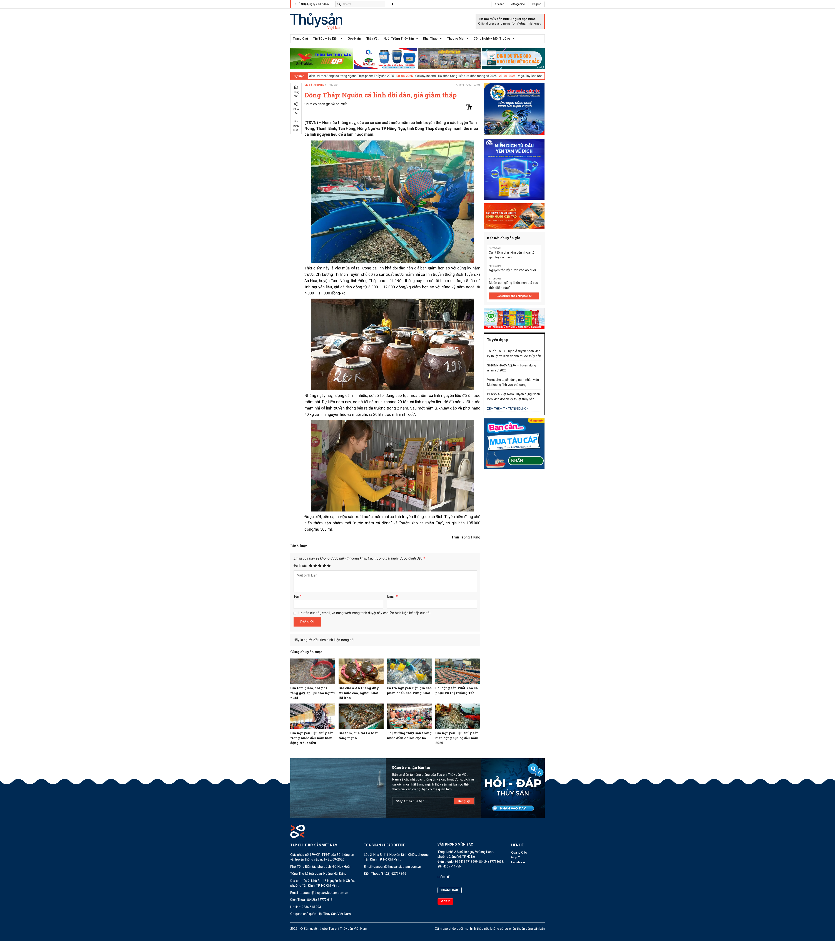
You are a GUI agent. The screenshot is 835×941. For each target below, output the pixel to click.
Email (392, 596)
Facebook (518, 862)
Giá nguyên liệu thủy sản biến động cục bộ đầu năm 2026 (457, 738)
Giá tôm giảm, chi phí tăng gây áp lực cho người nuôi (312, 693)
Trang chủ (300, 38)
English (536, 4)
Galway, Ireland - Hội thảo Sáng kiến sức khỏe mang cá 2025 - (384, 76)
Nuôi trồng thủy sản (399, 38)
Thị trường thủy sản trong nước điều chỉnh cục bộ (409, 735)
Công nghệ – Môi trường (492, 38)
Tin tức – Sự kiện (325, 38)
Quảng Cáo (519, 852)
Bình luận (296, 128)
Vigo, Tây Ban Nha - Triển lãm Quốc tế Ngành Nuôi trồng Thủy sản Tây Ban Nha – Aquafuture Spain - (513, 76)
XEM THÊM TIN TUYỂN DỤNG (507, 408)
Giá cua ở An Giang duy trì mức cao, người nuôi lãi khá (359, 693)
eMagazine (518, 4)
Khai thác (430, 38)
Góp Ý (515, 857)
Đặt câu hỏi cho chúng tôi (512, 296)
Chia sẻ (296, 111)
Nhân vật (372, 38)
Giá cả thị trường (314, 84)
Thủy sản (332, 84)
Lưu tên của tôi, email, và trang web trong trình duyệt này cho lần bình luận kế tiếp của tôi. (364, 613)
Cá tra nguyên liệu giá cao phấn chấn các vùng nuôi (409, 690)
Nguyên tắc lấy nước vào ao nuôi (512, 270)
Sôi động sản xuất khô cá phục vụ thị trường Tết (456, 690)
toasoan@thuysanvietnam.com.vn (323, 893)
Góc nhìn (354, 38)
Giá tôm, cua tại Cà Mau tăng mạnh (359, 735)
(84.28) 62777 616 (319, 900)
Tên (297, 596)
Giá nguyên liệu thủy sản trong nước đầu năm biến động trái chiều (312, 738)
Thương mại (455, 38)
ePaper (499, 4)
